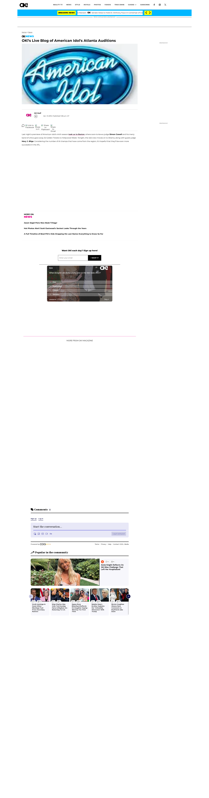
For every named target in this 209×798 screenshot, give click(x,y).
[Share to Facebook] (29, 125)
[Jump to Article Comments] (23, 125)
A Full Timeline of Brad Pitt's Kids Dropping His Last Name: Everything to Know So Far (63, 234)
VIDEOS (107, 5)
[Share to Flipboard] (45, 125)
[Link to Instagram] (160, 4)
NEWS (68, 5)
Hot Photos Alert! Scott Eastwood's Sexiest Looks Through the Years (55, 228)
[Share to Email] (53, 125)
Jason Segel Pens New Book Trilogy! (40, 223)
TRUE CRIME (119, 5)
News (30, 32)
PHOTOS (97, 5)
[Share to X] (37, 125)
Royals (87, 5)
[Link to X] (165, 4)
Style (77, 5)
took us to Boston (76, 134)
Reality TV (58, 5)
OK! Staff (37, 113)
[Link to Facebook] (154, 4)
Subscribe (145, 5)
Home (24, 32)
